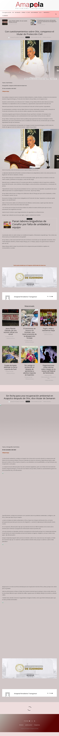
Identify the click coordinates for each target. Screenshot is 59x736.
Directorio (21, 725)
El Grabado (5, 15)
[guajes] (10, 354)
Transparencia (37, 725)
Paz (13, 12)
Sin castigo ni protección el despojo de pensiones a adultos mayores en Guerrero (29, 370)
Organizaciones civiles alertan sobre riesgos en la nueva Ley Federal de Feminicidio (48, 369)
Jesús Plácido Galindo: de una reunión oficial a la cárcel (18, 21)
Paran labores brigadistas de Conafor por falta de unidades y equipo (31, 224)
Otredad (23, 12)
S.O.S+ (40, 12)
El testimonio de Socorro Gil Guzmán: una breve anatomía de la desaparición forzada (46, 21)
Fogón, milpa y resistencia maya (48, 329)
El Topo (28, 12)
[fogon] (48, 317)
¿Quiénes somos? (28, 725)
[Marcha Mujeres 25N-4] (48, 354)
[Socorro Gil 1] (33, 22)
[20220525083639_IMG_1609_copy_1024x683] (7, 225)
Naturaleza (17, 12)
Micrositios (46, 12)
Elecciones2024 (34, 12)
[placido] (5, 22)
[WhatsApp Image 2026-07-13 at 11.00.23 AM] (29, 354)
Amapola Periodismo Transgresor (17, 37)
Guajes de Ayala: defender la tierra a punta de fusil (10, 367)
